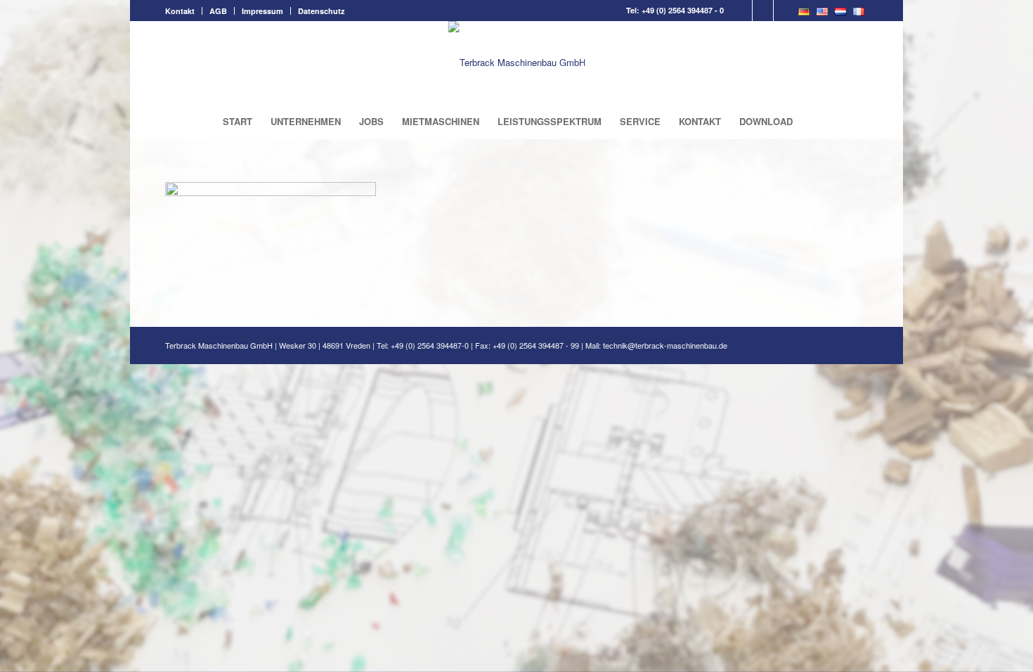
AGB (218, 11)
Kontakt (180, 11)
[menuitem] (183, 11)
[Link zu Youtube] (784, 10)
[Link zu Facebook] (742, 10)
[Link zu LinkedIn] (763, 10)
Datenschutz (321, 11)
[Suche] (811, 121)
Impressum (262, 11)
